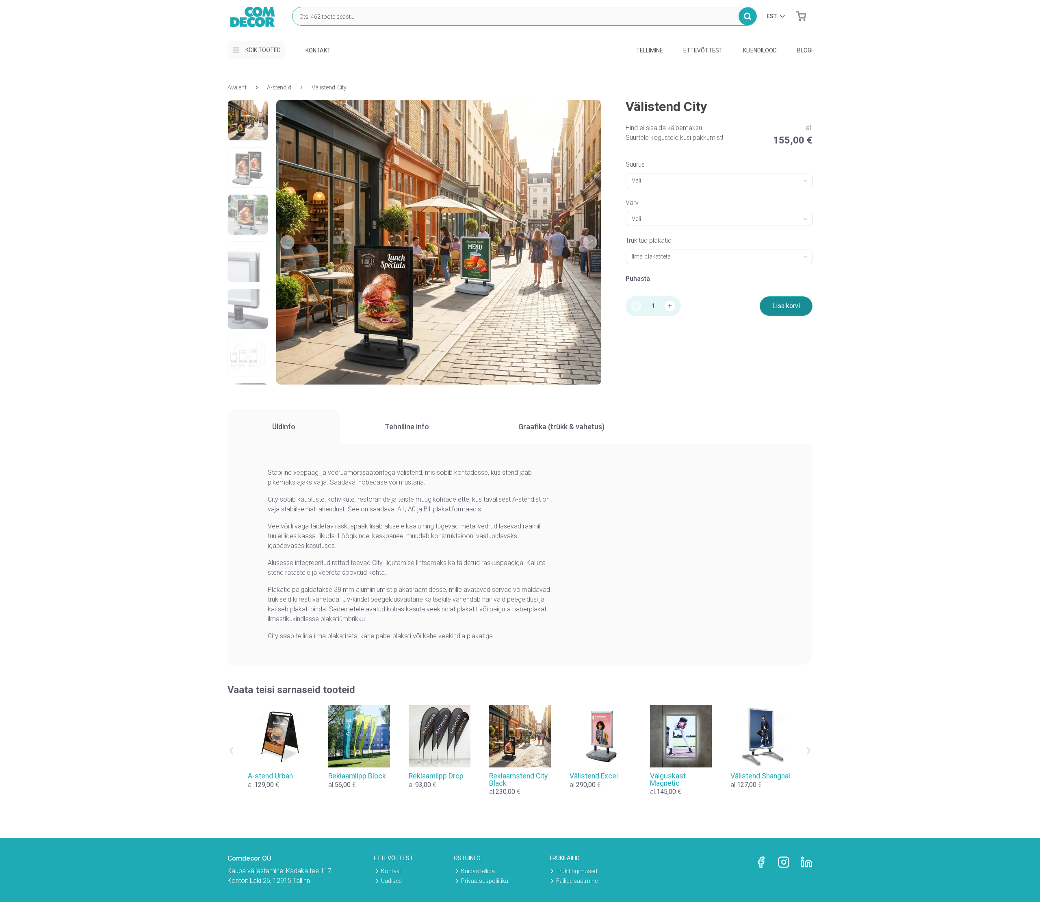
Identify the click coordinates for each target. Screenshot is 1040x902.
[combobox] (719, 181)
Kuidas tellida (478, 871)
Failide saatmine (577, 881)
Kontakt (318, 50)
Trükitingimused (576, 871)
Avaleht (237, 87)
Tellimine (649, 50)
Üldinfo (283, 426)
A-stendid (279, 87)
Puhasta (638, 279)
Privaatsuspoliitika (484, 881)
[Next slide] (808, 751)
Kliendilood (760, 50)
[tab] (284, 426)
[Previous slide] (232, 751)
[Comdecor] (253, 24)
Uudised (391, 881)
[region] (520, 427)
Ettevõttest (703, 50)
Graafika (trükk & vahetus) (561, 426)
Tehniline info (407, 426)
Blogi (804, 50)
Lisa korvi (786, 306)
